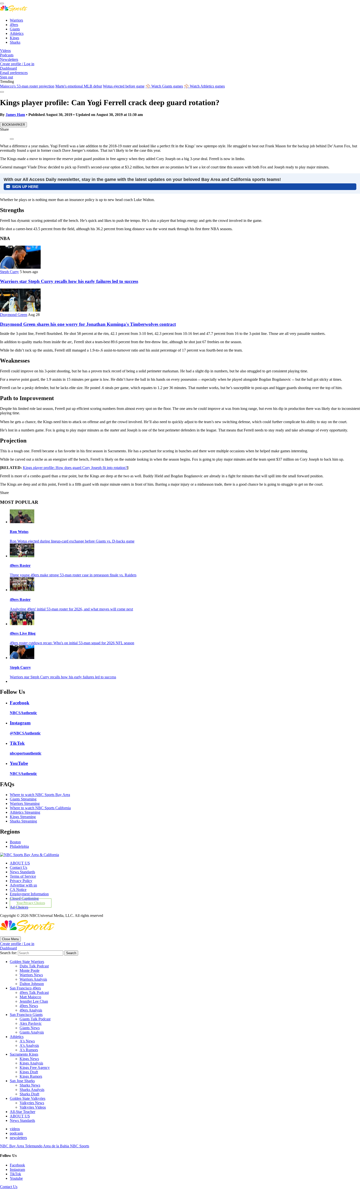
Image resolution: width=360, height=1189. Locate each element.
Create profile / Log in (17, 64)
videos (15, 1129)
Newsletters (9, 59)
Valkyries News (32, 1103)
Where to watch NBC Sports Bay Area (40, 795)
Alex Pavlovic (31, 1023)
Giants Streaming (23, 799)
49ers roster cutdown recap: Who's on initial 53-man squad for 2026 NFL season (72, 643)
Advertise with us (23, 885)
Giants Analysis (32, 1032)
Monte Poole (29, 970)
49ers (14, 25)
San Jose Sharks (22, 1081)
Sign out (6, 77)
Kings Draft (29, 1072)
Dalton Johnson (32, 984)
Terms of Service (23, 876)
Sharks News (30, 1085)
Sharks (15, 42)
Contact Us (18, 867)
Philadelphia (19, 846)
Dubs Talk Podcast (34, 966)
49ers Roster (20, 565)
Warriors (16, 20)
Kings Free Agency (35, 1067)
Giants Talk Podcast (35, 1019)
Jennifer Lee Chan (34, 1001)
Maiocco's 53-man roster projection (27, 86)
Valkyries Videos (33, 1107)
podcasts (16, 1133)
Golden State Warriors (27, 962)
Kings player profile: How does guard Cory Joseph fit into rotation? (75, 468)
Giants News (30, 1028)
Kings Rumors (31, 1076)
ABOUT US (20, 863)
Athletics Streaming (25, 812)
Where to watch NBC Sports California (40, 808)
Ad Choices (19, 907)
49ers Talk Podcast (34, 992)
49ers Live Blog (23, 633)
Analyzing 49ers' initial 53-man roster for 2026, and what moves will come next (71, 609)
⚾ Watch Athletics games (204, 86)
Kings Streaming (23, 817)
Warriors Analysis (33, 979)
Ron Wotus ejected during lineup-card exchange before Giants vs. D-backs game (72, 541)
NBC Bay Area (12, 1146)
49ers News (29, 1006)
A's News (27, 1041)
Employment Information (29, 894)
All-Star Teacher (22, 1112)
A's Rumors (29, 1050)
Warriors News (31, 975)
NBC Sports (79, 1146)
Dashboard (8, 68)
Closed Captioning (24, 898)
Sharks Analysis (32, 1090)
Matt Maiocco (30, 997)
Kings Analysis (31, 1063)
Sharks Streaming (23, 821)
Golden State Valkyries (27, 1098)
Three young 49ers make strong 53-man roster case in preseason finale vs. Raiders (73, 575)
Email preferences (14, 73)
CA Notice (18, 889)
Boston (15, 842)
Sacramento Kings (24, 1054)
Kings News (29, 1059)
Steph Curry (9, 272)
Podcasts (6, 55)
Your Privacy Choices (30, 903)
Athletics (17, 33)
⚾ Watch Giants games (164, 86)
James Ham (15, 115)
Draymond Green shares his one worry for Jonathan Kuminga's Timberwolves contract (88, 324)
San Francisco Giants (26, 1014)
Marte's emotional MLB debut (78, 86)
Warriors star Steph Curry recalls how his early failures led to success (69, 281)
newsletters (18, 1138)
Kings (14, 38)
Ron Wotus (19, 532)
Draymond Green (13, 315)
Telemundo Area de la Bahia (47, 1146)
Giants (15, 29)
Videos (5, 51)
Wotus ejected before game (123, 86)
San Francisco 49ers (25, 988)
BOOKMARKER (13, 124)
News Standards (22, 872)
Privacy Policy (21, 881)
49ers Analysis (31, 1010)
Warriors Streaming (25, 803)
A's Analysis (29, 1045)
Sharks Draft (29, 1094)
